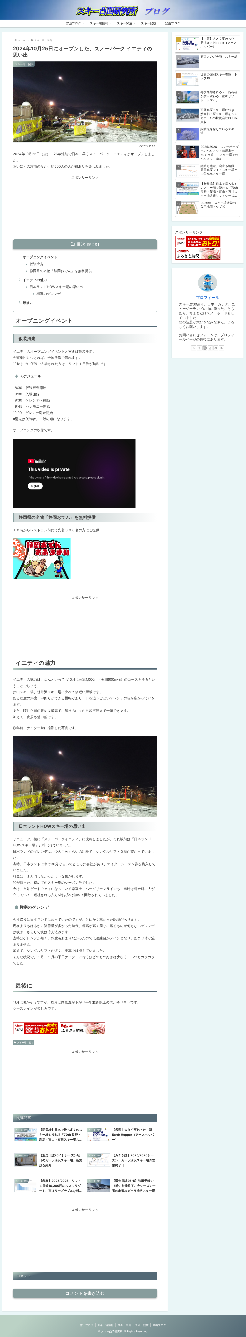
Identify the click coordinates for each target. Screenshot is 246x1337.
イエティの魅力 (35, 280)
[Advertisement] (85, 207)
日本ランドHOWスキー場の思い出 (56, 287)
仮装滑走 (36, 264)
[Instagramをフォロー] (204, 347)
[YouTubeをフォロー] (210, 347)
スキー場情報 (105, 1325)
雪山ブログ (86, 1325)
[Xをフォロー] (193, 347)
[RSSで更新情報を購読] (221, 347)
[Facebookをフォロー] (199, 347)
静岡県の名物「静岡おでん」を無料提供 (61, 271)
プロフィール (207, 297)
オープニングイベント (40, 257)
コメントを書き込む (85, 1293)
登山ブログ (159, 1325)
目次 (81, 244)
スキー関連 (124, 1325)
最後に (28, 303)
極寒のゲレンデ (49, 294)
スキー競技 (142, 1325)
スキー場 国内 (25, 1042)
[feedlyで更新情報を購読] (215, 347)
